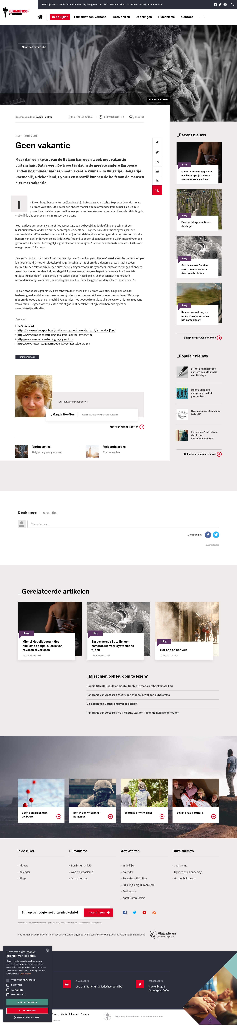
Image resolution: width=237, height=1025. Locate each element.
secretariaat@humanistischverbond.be (99, 987)
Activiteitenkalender (70, 4)
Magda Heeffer (43, 117)
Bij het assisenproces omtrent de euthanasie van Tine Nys (204, 372)
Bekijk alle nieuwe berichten (200, 337)
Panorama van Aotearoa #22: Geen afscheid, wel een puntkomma (128, 694)
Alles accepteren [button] (27, 1002)
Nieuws (23, 866)
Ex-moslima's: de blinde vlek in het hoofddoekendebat (204, 435)
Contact (187, 17)
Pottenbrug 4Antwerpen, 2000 (159, 989)
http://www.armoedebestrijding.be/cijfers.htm (45, 339)
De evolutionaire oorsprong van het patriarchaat (201, 393)
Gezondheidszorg (184, 878)
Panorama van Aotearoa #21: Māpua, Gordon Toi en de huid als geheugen (133, 712)
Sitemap (85, 1014)
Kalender (24, 872)
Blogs (22, 878)
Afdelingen (144, 17)
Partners (114, 4)
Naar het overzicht (34, 47)
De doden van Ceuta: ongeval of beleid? (112, 703)
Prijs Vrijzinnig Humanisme (138, 885)
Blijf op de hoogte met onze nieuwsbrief (63, 912)
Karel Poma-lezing (134, 898)
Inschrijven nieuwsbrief (150, 4)
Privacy (55, 1014)
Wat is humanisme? (82, 872)
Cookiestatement (69, 1014)
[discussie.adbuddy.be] (118, 528)
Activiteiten (121, 17)
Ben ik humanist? (81, 866)
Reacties (139, 117)
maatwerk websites (52, 1020)
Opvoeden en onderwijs (188, 872)
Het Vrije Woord (50, 4)
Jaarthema (180, 866)
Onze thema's (79, 878)
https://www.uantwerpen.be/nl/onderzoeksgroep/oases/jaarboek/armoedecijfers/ (66, 331)
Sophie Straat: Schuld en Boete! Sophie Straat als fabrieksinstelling (130, 686)
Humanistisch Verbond (90, 17)
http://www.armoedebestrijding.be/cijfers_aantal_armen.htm (54, 335)
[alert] (27, 984)
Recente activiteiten (135, 878)
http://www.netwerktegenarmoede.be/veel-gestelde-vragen (53, 344)
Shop (122, 4)
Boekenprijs (130, 891)
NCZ (106, 4)
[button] (27, 1017)
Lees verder (25, 973)
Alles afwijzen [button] (27, 1010)
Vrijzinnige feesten (92, 4)
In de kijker (60, 17)
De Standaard (25, 326)
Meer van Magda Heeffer (124, 426)
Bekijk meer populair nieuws (200, 454)
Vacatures (132, 4)
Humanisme (166, 17)
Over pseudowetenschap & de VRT (205, 413)
